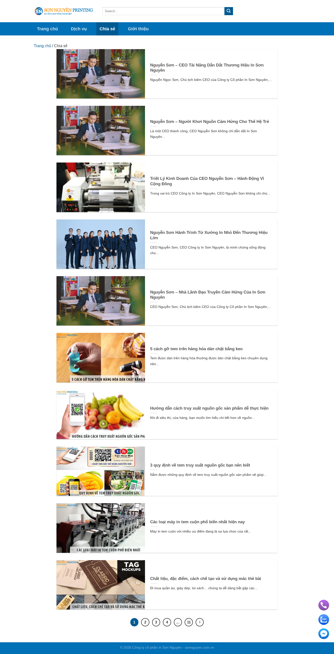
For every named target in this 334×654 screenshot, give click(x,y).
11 (189, 622)
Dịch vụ (79, 28)
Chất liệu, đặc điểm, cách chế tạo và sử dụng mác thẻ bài (205, 578)
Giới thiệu (138, 28)
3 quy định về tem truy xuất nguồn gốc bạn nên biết (200, 465)
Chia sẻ (107, 28)
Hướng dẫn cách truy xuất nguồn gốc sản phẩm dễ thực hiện (209, 408)
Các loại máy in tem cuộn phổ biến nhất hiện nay (197, 522)
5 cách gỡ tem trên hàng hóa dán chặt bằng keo (196, 349)
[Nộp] (228, 11)
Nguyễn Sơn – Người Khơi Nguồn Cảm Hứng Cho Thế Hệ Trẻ (209, 121)
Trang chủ (47, 28)
